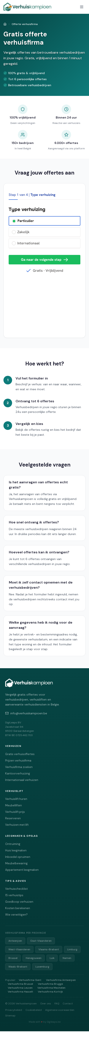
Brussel (12, 958)
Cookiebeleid (33, 1010)
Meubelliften (13, 805)
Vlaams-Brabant (48, 949)
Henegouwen (33, 958)
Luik (52, 958)
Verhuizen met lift (17, 825)
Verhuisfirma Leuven (20, 987)
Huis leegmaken (16, 850)
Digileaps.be (53, 1021)
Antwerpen (15, 941)
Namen (67, 958)
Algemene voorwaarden (59, 1010)
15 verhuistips (14, 895)
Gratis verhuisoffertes (20, 754)
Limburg (72, 949)
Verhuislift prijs (15, 812)
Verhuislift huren (16, 799)
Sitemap (10, 1015)
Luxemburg (42, 966)
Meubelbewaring (16, 863)
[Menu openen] (82, 7)
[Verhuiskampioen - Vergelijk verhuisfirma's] (27, 7)
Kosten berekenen (17, 908)
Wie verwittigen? (16, 914)
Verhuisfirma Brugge (50, 984)
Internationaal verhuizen (21, 780)
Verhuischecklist (16, 889)
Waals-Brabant (17, 966)
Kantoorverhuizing (17, 773)
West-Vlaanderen (19, 949)
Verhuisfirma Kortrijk (50, 991)
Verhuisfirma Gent (30, 980)
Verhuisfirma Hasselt (20, 991)
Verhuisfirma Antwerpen (61, 980)
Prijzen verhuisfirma (18, 760)
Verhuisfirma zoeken (19, 767)
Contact (68, 1003)
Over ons (45, 1003)
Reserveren (13, 818)
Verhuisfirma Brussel (20, 984)
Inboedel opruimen (17, 857)
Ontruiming (12, 844)
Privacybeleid (13, 1010)
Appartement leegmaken (22, 870)
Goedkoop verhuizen (19, 902)
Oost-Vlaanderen (41, 941)
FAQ (56, 1003)
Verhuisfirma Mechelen (51, 987)
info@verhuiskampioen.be (28, 713)
